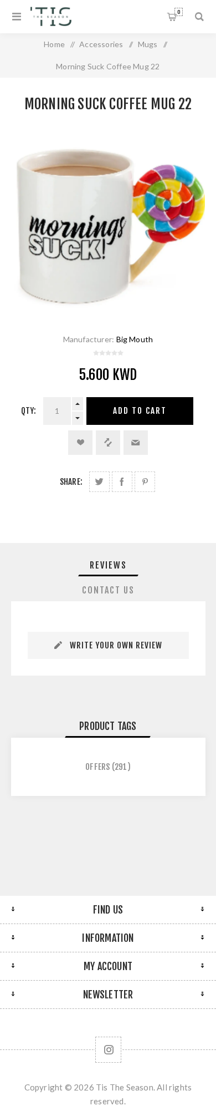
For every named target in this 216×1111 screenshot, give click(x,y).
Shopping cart (178, 12)
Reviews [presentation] (108, 565)
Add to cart (140, 410)
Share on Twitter (99, 481)
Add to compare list (108, 442)
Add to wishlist (80, 442)
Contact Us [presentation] (108, 590)
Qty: (29, 410)
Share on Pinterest (145, 481)
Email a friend (136, 442)
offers (97, 767)
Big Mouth (134, 339)
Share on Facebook (122, 481)
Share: (71, 481)
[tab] (108, 565)
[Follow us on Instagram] (108, 1050)
